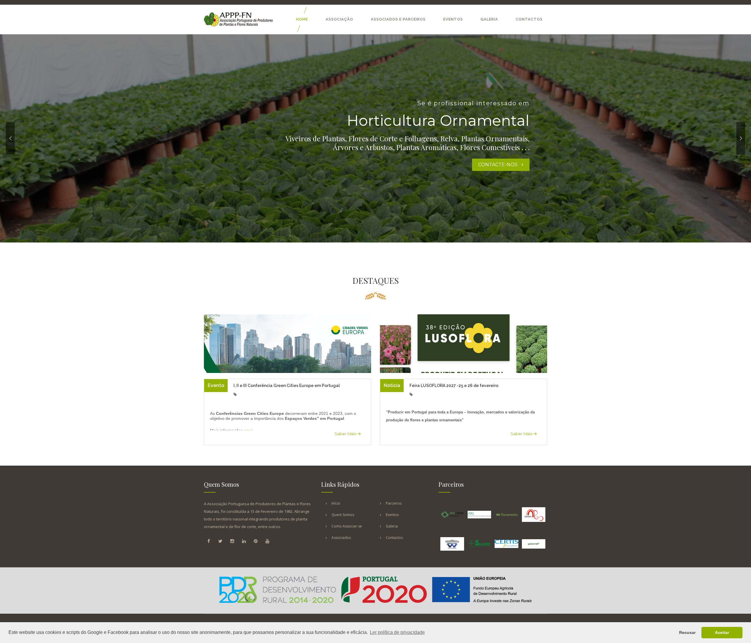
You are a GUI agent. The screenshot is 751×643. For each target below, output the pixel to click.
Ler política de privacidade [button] (397, 632)
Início (335, 503)
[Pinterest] (255, 541)
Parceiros (394, 503)
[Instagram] (232, 541)
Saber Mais (346, 433)
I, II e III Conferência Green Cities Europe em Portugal (287, 385)
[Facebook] (208, 541)
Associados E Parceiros (398, 19)
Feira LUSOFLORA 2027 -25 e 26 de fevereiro (454, 385)
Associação (339, 19)
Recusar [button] (687, 632)
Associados (341, 537)
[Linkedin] (243, 541)
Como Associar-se (346, 526)
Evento (216, 385)
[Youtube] (267, 541)
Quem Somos (342, 514)
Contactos (529, 19)
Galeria (489, 19)
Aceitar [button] (722, 632)
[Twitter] (220, 541)
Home (302, 19)
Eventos (453, 19)
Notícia (392, 385)
